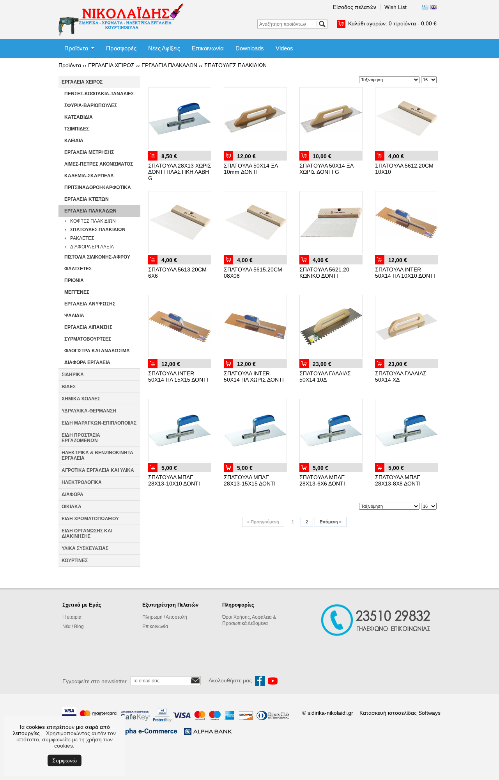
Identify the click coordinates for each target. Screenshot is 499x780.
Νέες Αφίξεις (164, 48)
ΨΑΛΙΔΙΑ (74, 315)
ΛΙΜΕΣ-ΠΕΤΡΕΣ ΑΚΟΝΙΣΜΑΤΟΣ (98, 164)
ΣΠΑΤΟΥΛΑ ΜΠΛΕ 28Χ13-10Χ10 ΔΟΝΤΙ (174, 480)
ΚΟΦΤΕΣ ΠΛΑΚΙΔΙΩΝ (93, 221)
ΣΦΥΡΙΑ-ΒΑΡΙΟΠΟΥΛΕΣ (90, 105)
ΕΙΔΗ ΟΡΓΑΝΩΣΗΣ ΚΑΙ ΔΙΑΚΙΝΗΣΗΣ (87, 533)
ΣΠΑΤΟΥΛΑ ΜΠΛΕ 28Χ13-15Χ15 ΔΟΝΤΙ (250, 480)
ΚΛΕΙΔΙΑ (73, 140)
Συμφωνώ (64, 760)
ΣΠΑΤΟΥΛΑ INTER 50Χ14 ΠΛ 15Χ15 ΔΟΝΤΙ (178, 376)
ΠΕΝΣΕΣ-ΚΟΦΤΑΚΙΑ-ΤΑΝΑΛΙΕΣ (99, 93)
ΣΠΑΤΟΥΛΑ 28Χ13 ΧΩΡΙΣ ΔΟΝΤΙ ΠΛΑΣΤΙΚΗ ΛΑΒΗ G (179, 171)
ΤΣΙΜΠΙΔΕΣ (76, 129)
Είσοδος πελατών (354, 7)
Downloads (249, 48)
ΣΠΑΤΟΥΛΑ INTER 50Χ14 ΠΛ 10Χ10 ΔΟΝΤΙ (405, 272)
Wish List (395, 7)
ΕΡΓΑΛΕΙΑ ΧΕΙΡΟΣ (111, 65)
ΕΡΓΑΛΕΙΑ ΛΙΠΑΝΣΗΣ (88, 327)
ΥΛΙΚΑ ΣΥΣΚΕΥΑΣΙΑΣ (85, 548)
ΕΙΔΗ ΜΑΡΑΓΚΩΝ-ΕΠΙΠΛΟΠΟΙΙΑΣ (99, 423)
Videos (284, 48)
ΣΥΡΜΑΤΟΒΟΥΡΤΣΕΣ (87, 339)
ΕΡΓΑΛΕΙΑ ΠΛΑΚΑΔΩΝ (169, 65)
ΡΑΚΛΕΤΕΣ (82, 238)
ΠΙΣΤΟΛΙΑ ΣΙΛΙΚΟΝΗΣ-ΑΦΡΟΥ (97, 257)
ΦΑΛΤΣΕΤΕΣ (78, 268)
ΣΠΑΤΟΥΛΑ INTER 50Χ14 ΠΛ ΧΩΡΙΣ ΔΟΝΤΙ (254, 376)
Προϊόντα (76, 48)
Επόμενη (331, 521)
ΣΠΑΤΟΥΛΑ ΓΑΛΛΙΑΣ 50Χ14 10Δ (325, 376)
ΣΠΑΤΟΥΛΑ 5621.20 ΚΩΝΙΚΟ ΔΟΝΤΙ (324, 272)
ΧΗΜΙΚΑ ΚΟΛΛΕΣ (81, 399)
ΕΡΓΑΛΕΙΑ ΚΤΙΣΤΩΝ (86, 199)
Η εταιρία (71, 617)
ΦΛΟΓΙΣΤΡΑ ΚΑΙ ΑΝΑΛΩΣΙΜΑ (97, 350)
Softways (429, 713)
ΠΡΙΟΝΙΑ (74, 280)
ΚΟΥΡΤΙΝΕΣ (75, 560)
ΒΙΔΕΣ (69, 386)
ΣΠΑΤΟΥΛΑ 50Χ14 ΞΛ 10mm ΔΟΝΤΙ (251, 168)
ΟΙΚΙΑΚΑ (71, 506)
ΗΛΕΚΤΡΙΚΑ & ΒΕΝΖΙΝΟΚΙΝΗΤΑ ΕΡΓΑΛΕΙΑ (97, 455)
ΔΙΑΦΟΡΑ (72, 494)
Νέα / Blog (73, 626)
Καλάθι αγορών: (392, 23)
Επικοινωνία (208, 48)
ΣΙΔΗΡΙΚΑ (73, 374)
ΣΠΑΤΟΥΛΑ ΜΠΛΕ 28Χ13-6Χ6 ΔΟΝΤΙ (322, 480)
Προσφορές (121, 48)
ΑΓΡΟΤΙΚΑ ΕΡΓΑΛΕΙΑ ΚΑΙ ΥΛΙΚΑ (98, 470)
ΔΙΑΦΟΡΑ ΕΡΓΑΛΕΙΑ (92, 247)
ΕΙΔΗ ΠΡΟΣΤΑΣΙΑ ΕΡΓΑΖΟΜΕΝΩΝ (81, 437)
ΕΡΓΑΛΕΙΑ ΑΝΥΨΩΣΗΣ (89, 304)
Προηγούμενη (263, 521)
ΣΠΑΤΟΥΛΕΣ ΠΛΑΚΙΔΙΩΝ (235, 65)
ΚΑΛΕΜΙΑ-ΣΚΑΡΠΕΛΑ (89, 175)
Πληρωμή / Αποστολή (164, 617)
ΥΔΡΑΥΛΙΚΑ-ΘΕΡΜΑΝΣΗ (89, 411)
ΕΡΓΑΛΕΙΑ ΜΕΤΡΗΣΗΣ (89, 152)
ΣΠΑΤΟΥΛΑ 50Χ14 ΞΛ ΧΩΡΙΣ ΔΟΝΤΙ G (326, 168)
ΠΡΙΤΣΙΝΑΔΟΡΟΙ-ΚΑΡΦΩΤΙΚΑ (97, 187)
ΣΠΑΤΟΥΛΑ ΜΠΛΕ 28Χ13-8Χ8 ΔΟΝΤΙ (398, 480)
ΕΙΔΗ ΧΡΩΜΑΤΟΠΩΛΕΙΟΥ (90, 518)
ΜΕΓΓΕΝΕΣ (76, 292)
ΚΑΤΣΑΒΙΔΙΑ (78, 117)
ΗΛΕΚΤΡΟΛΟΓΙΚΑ (82, 482)
